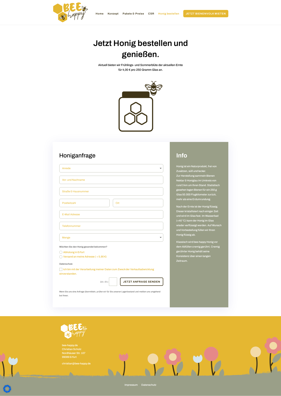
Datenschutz (148, 385)
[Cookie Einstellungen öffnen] (7, 392)
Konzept (113, 14)
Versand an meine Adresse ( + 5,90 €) (85, 256)
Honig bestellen (168, 14)
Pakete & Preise (133, 14)
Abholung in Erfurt (73, 252)
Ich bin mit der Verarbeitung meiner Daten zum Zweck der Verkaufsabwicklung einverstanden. (106, 271)
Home (100, 14)
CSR (151, 14)
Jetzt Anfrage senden (141, 281)
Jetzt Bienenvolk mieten (206, 13)
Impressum (131, 385)
